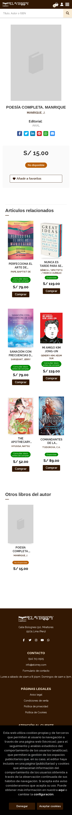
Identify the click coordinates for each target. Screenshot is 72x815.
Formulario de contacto (36, 670)
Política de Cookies (36, 712)
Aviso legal (36, 694)
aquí (61, 790)
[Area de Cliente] (61, 4)
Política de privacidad (36, 706)
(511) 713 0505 (36, 658)
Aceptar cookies (50, 806)
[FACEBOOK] (23, 640)
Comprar (21, 294)
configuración (43, 794)
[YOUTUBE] (42, 640)
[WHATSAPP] (48, 640)
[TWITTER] (30, 640)
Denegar (22, 806)
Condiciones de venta (36, 700)
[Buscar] (67, 13)
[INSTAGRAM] (36, 640)
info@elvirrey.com (36, 664)
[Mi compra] (57, 4)
